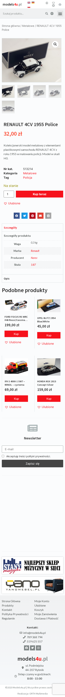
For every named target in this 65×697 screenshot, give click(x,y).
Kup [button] (16, 333)
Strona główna (11, 26)
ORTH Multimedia (38, 693)
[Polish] (29, 6)
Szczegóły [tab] (10, 227)
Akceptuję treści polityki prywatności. (28, 456)
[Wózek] (59, 4)
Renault (35, 250)
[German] (33, 2)
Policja (27, 177)
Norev (34, 257)
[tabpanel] (32, 252)
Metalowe (28, 26)
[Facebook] (26, 647)
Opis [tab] (6, 278)
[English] (29, 2)
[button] (60, 14)
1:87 (33, 264)
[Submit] (46, 13)
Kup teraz (39, 194)
